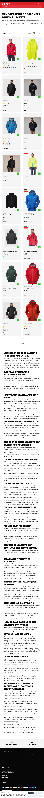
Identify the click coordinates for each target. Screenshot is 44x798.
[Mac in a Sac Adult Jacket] (11, 49)
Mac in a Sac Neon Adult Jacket (30, 178)
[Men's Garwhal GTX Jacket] (32, 200)
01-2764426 (8, 766)
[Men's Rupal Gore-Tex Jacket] (32, 274)
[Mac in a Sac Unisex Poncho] (32, 49)
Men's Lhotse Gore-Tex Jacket (30, 324)
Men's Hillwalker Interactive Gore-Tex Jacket (31, 102)
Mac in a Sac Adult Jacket (8, 63)
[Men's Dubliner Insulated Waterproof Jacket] (11, 310)
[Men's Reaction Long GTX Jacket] (11, 274)
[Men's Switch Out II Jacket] (11, 200)
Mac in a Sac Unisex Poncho (29, 63)
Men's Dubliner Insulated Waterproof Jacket (10, 325)
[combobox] (22, 6)
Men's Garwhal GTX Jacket (29, 214)
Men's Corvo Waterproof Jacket (30, 251)
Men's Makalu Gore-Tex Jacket (9, 140)
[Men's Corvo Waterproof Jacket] (32, 237)
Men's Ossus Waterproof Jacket (9, 178)
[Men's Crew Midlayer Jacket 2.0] (11, 87)
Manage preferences (35, 795)
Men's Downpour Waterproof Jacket (10, 251)
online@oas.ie (8, 767)
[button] (39, 3)
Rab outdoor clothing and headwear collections (24, 732)
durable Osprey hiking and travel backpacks (28, 430)
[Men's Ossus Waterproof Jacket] (11, 164)
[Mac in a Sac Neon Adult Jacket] (32, 164)
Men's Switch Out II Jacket (8, 214)
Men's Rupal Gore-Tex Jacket (30, 288)
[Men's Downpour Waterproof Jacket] (11, 237)
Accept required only (38, 793)
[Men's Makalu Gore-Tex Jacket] (11, 125)
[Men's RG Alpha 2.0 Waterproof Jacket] (32, 125)
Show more (22, 343)
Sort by (3, 33)
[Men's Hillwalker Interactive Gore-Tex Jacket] (32, 87)
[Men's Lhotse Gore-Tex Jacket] (32, 310)
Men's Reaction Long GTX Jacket (9, 288)
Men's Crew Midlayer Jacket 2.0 (9, 101)
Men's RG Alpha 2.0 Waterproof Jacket (31, 140)
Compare (30, 33)
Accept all (31, 793)
